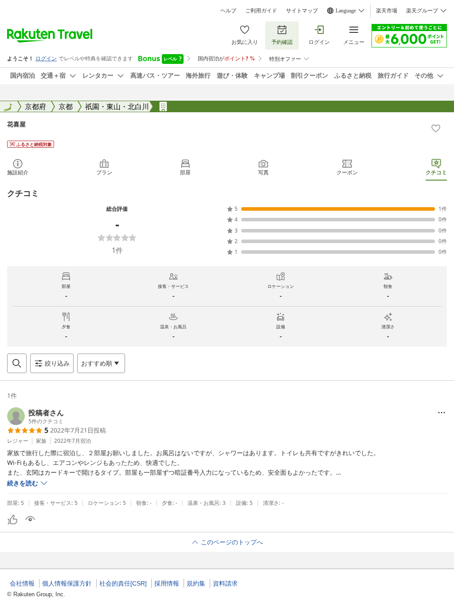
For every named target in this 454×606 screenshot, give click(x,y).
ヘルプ (228, 11)
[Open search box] (17, 363)
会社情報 (22, 583)
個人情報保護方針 (67, 583)
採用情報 (166, 583)
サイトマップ (302, 11)
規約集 (196, 583)
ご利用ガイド (261, 11)
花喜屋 (16, 124)
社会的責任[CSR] (123, 583)
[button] (35, 416)
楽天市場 (386, 11)
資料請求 (225, 583)
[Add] (436, 128)
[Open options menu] (441, 412)
